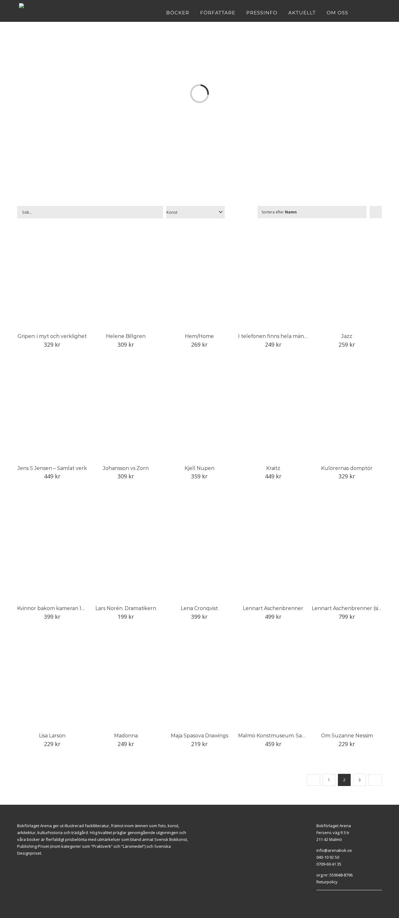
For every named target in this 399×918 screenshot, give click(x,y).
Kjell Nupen (199, 468)
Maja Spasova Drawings (199, 736)
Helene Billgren (126, 336)
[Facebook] (317, 898)
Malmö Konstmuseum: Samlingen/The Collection (299, 736)
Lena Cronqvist (199, 608)
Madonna (126, 736)
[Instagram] (325, 898)
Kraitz (273, 468)
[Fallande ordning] (376, 212)
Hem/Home (199, 336)
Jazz (346, 336)
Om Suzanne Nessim (347, 736)
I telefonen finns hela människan (279, 336)
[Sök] (378, 12)
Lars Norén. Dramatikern (125, 608)
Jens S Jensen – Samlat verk (52, 468)
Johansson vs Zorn (126, 468)
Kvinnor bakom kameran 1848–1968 (61, 608)
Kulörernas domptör (347, 468)
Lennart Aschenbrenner (273, 608)
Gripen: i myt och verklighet (52, 336)
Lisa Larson (52, 736)
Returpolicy (327, 882)
